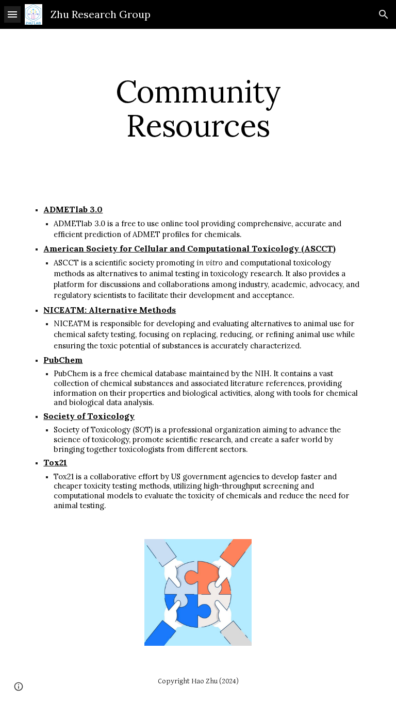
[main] (198, 108)
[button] (12, 14)
